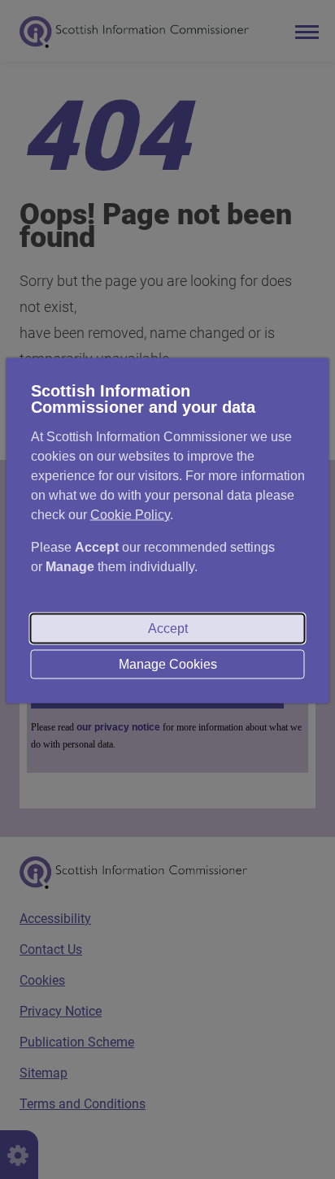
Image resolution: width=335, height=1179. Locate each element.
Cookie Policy (130, 514)
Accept (168, 628)
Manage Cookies (168, 663)
